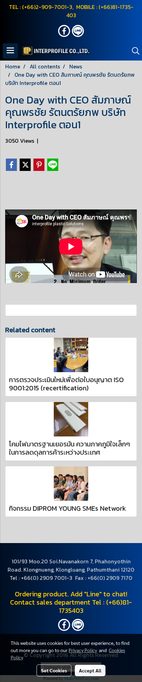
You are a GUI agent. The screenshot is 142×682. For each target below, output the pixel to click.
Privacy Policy (83, 650)
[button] (133, 51)
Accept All (90, 670)
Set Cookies (54, 670)
